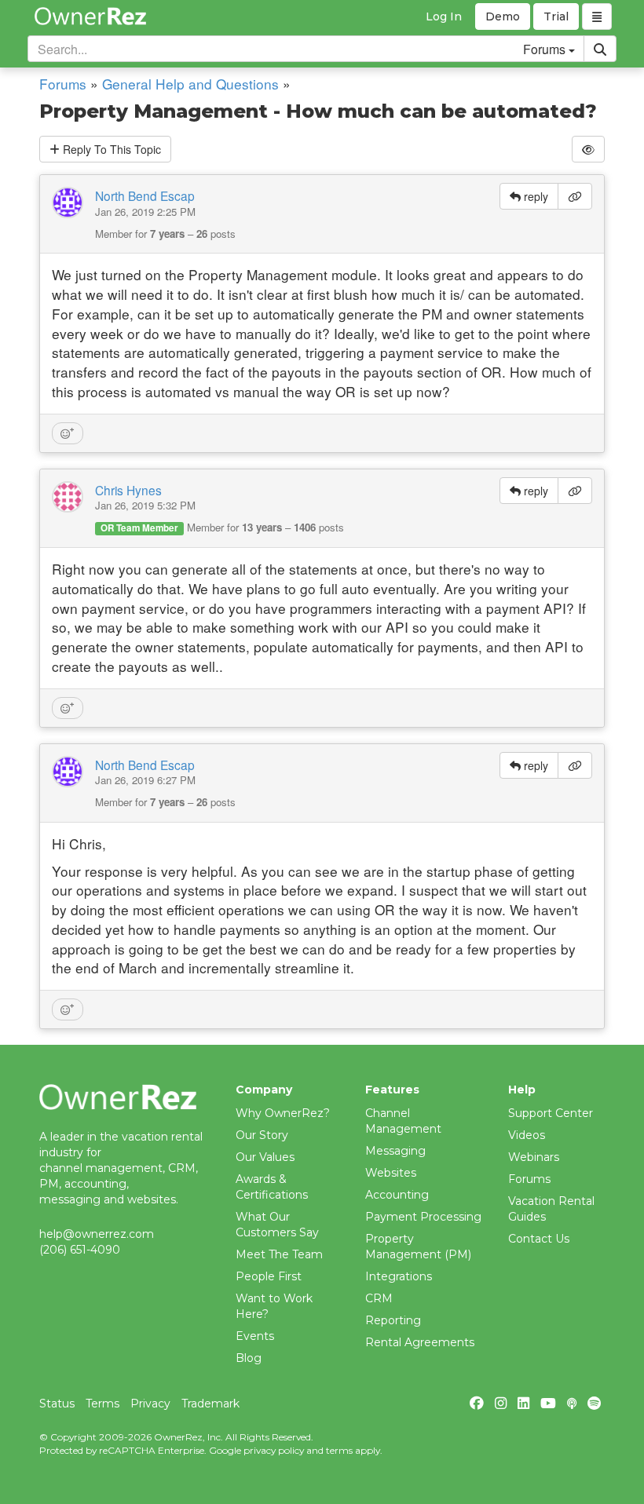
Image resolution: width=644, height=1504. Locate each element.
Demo (502, 16)
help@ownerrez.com (96, 1234)
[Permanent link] (575, 196)
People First (269, 1276)
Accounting (397, 1195)
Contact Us (538, 1239)
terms (339, 1450)
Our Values (265, 1157)
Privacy (150, 1403)
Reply (110, 149)
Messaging (395, 1151)
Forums (62, 83)
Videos (526, 1135)
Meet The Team (279, 1254)
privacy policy (273, 1450)
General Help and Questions (190, 83)
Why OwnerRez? (283, 1113)
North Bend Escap (145, 195)
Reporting (393, 1320)
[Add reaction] (67, 433)
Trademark (210, 1403)
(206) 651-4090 (79, 1250)
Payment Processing (423, 1217)
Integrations (398, 1276)
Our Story (262, 1135)
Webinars (533, 1157)
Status (57, 1403)
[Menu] (597, 16)
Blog (249, 1358)
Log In (444, 16)
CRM (379, 1298)
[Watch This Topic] (588, 149)
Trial (556, 16)
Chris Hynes (128, 489)
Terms (102, 1403)
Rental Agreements (419, 1342)
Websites (390, 1173)
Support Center (550, 1113)
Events (255, 1336)
